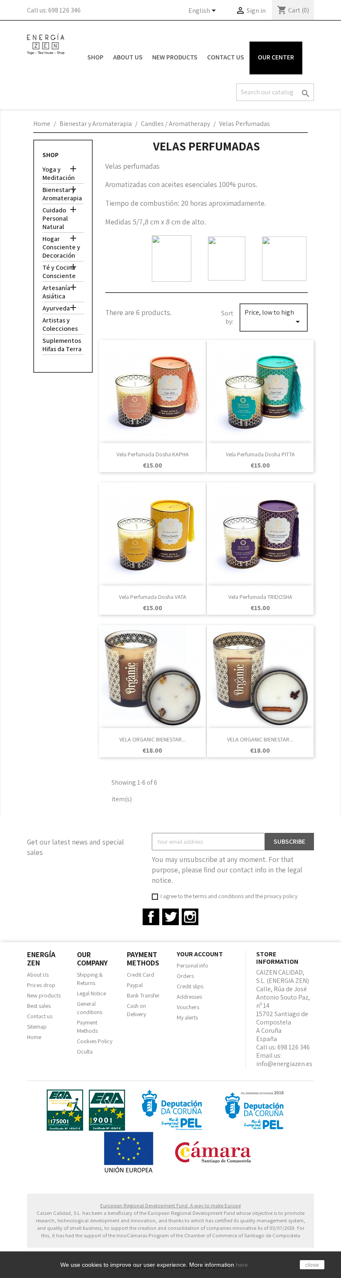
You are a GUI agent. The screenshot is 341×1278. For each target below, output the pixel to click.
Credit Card (140, 974)
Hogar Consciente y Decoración (61, 247)
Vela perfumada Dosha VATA (152, 597)
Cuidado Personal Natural (55, 218)
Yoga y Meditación (58, 173)
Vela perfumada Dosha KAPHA (152, 454)
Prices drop (41, 985)
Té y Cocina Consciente (59, 271)
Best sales (39, 1006)
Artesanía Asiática (56, 292)
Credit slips (190, 986)
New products (44, 995)
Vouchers (188, 1007)
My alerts (187, 1017)
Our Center (276, 57)
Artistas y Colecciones (60, 324)
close (312, 1264)
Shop (95, 57)
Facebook (151, 917)
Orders (185, 976)
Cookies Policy (94, 1041)
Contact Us (225, 57)
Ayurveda (56, 308)
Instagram (190, 917)
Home (34, 1037)
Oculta (85, 1051)
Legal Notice (91, 993)
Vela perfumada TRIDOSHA (260, 597)
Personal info (192, 965)
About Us (128, 57)
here (242, 1264)
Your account (200, 954)
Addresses (189, 996)
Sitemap (37, 1026)
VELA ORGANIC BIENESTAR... (152, 739)
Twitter (170, 917)
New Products (175, 57)
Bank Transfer (143, 995)
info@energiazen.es (284, 1063)
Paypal (135, 985)
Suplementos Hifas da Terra (62, 345)
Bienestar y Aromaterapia (62, 194)
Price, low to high (274, 317)
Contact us (39, 1016)
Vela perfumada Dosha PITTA (260, 454)
